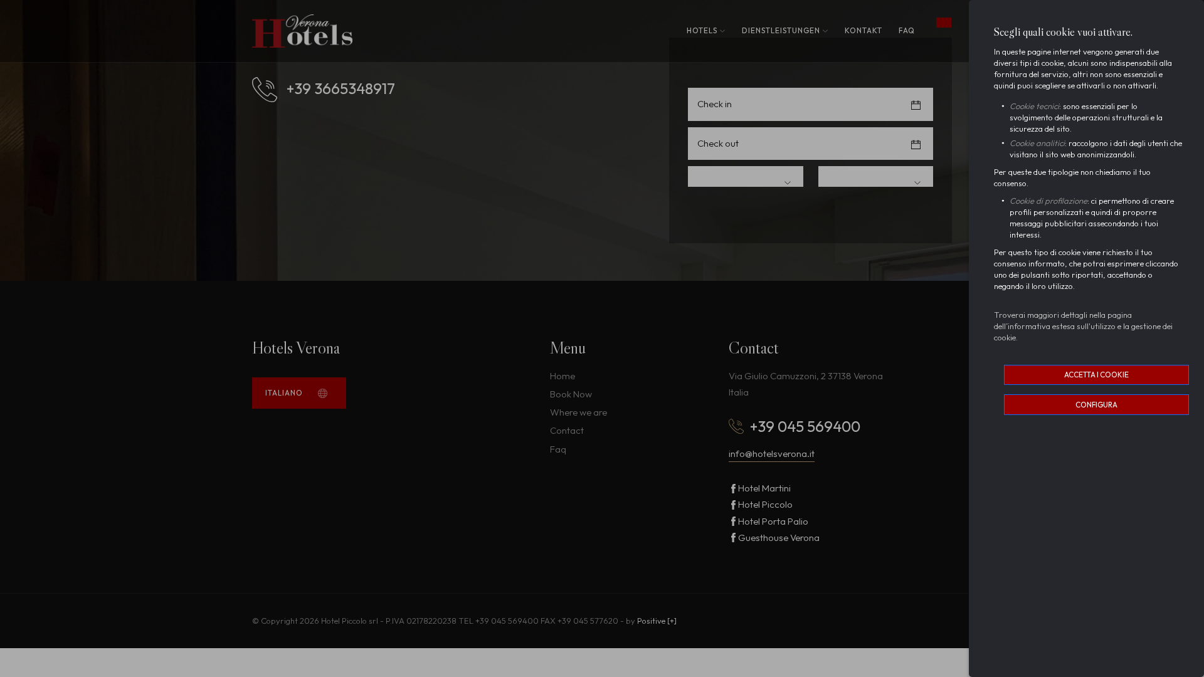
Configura (1096, 404)
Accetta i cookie (1096, 374)
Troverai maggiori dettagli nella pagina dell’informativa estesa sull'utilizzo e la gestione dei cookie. (1083, 326)
